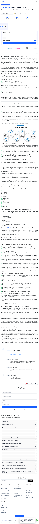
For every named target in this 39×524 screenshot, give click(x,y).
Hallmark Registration (29, 487)
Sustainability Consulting (4, 498)
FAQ (1, 522)
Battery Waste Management (5, 491)
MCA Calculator (3, 512)
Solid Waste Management (5, 493)
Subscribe (30, 480)
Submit (19, 42)
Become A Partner (4, 503)
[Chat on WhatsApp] (36, 520)
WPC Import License (29, 497)
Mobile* (3, 398)
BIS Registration (28, 490)
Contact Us (2, 505)
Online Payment (3, 514)
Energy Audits (16, 493)
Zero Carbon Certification (17, 488)
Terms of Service (14, 522)
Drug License (28, 495)
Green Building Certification (18, 490)
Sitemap (5, 522)
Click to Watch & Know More (7, 13)
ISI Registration (28, 488)
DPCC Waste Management (5, 495)
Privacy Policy (9, 522)
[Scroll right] (37, 53)
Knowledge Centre (4, 507)
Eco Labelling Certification (18, 491)
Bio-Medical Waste (4, 488)
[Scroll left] (2, 53)
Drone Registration (29, 492)
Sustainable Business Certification (19, 498)
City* (2, 402)
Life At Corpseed (3, 510)
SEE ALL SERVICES (19, 516)
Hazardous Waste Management (6, 490)
